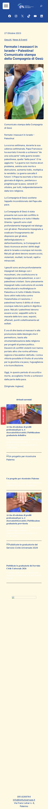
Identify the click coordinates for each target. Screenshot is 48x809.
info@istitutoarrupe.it (24, 800)
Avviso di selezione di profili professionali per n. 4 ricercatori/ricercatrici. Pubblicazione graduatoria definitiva (23, 431)
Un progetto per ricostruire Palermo (22, 478)
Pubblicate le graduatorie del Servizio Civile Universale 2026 (23, 567)
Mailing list (3, 415)
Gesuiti (7, 39)
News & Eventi (20, 39)
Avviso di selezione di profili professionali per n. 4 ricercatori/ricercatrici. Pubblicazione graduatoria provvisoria (23, 519)
